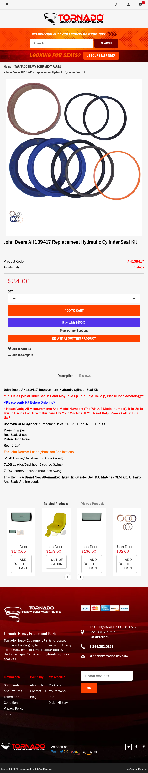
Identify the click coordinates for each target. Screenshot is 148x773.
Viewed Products (92, 503)
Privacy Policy (13, 708)
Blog (33, 697)
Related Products (56, 503)
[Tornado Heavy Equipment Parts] (74, 19)
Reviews (85, 376)
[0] (140, 5)
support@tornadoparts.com (108, 656)
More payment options (74, 330)
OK (89, 688)
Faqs (7, 714)
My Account (57, 685)
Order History (58, 703)
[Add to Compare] (30, 515)
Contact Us (38, 691)
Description (65, 376)
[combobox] (61, 43)
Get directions (99, 637)
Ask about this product (76, 338)
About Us (36, 685)
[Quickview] (30, 530)
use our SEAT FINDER (101, 56)
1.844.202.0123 (101, 646)
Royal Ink (142, 769)
